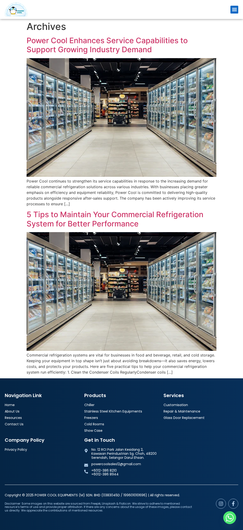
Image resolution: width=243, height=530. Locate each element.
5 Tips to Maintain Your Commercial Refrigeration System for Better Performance (115, 219)
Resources (13, 418)
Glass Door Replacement (184, 418)
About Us (12, 411)
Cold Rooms (94, 424)
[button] (234, 10)
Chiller (89, 405)
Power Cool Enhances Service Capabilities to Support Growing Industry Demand (107, 45)
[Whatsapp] (229, 517)
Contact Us (14, 424)
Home (10, 405)
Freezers (91, 418)
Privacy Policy (16, 450)
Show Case (93, 431)
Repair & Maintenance (182, 411)
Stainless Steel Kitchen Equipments (113, 411)
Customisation (176, 405)
